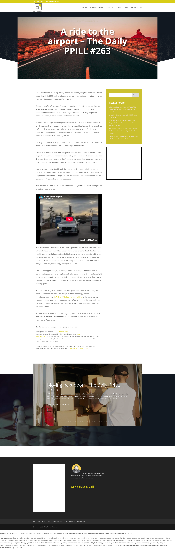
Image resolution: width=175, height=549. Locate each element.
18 (96, 421)
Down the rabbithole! (59, 404)
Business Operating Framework (92, 7)
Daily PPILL (82, 21)
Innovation (93, 21)
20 (99, 421)
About (126, 7)
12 (85, 421)
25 (108, 421)
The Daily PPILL (41, 336)
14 (89, 421)
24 (106, 421)
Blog (119, 7)
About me (36, 521)
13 (87, 421)
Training (133, 7)
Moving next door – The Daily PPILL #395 (83, 387)
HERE (78, 334)
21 (101, 421)
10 (82, 421)
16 (92, 421)
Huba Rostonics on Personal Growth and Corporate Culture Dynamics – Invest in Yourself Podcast (122, 123)
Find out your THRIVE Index (75, 521)
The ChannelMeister (61, 332)
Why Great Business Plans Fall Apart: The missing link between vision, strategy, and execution (122, 109)
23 (104, 421)
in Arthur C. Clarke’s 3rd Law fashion (68, 297)
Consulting (109, 7)
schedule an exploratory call (78, 348)
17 (94, 421)
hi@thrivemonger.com (55, 521)
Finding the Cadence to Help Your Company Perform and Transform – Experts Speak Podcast (123, 131)
